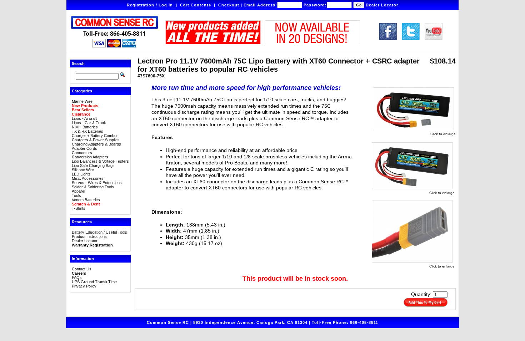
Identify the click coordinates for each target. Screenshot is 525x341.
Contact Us (81, 269)
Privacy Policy (84, 286)
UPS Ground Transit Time (94, 282)
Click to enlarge (443, 134)
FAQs (77, 277)
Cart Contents (195, 5)
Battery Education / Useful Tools (99, 232)
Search (78, 63)
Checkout (228, 5)
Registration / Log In (150, 5)
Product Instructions (89, 236)
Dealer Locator (382, 5)
